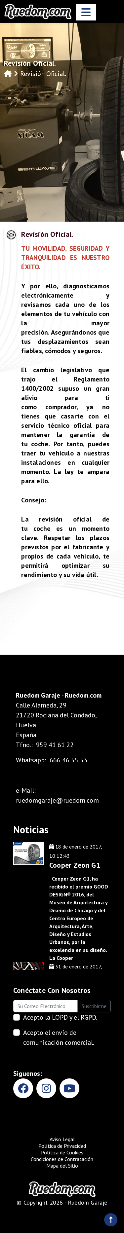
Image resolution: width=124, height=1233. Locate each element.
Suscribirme (94, 1006)
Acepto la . (60, 1017)
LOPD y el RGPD (74, 1017)
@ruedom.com (77, 800)
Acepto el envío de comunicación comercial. (58, 1037)
